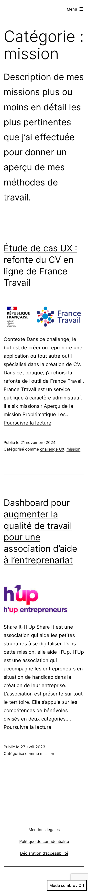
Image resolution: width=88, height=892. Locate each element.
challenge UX (52, 449)
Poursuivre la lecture (27, 423)
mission (73, 449)
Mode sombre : (63, 885)
